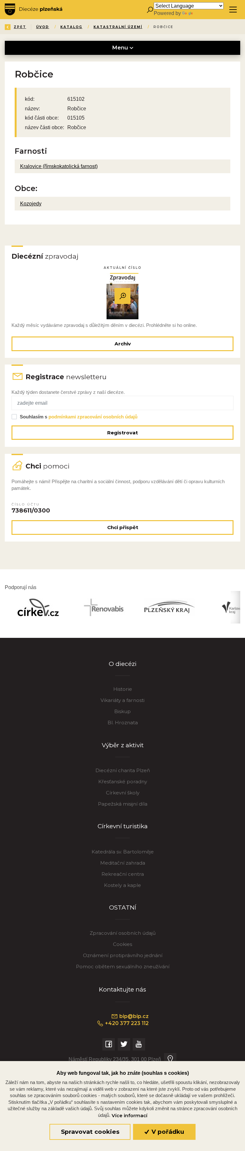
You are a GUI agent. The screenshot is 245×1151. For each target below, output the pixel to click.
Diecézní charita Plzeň (122, 770)
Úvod (42, 27)
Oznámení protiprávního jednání (122, 955)
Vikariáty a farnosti (122, 700)
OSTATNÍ (122, 907)
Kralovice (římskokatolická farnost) (59, 166)
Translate (204, 13)
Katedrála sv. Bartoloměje (123, 852)
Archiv (123, 344)
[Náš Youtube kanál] (139, 1044)
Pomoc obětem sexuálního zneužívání (122, 966)
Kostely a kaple (122, 885)
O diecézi (123, 664)
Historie (122, 689)
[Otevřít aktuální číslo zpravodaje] (122, 296)
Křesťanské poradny (122, 781)
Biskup (122, 711)
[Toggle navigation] (233, 10)
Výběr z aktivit (123, 745)
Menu (121, 47)
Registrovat (122, 433)
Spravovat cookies (90, 1131)
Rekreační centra (122, 874)
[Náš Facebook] (108, 1044)
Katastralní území (117, 27)
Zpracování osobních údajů (123, 933)
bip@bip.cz (133, 1016)
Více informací (129, 1115)
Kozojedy (30, 203)
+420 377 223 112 (126, 1023)
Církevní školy (122, 793)
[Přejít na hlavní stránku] (33, 9)
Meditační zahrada (122, 863)
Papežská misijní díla (122, 804)
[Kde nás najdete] (170, 1059)
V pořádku (167, 1131)
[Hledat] (150, 10)
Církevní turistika (123, 826)
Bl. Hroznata (123, 722)
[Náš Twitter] (124, 1044)
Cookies (122, 944)
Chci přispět (122, 527)
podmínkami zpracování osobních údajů (92, 416)
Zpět (20, 27)
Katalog (71, 27)
